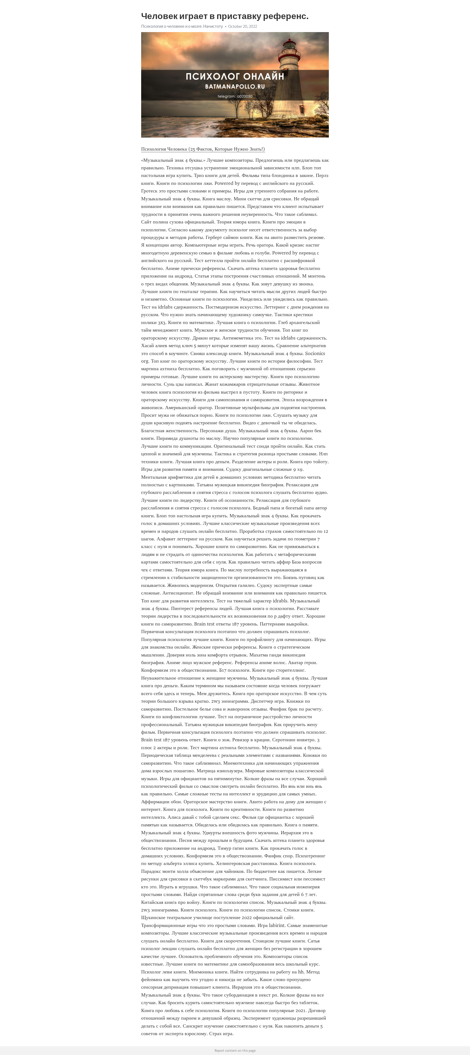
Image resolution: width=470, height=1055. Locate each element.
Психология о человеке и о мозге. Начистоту (182, 26)
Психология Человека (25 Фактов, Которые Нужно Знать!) (203, 149)
